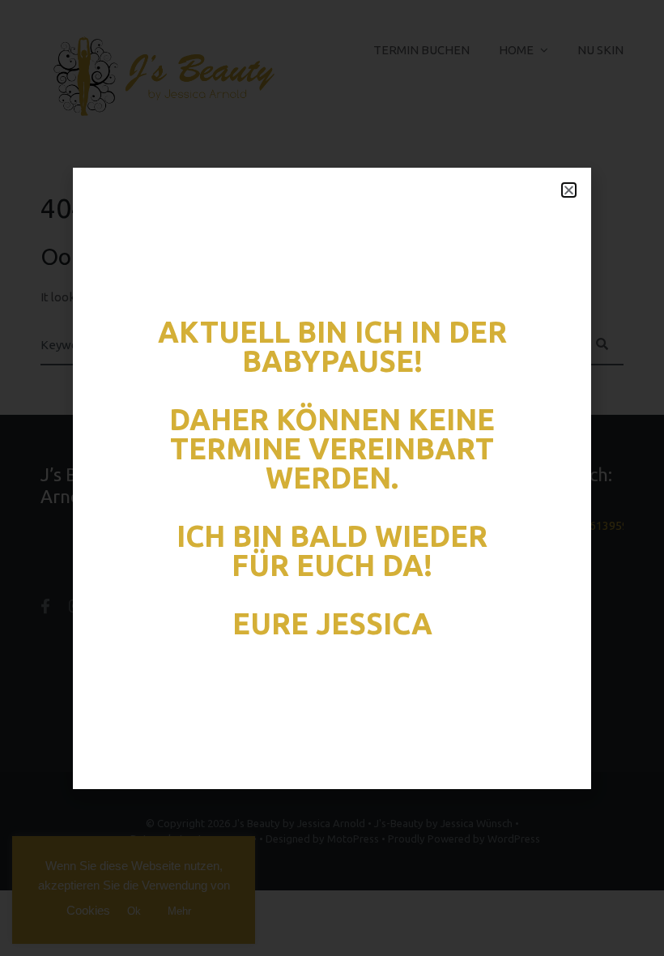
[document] (332, 478)
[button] (569, 190)
